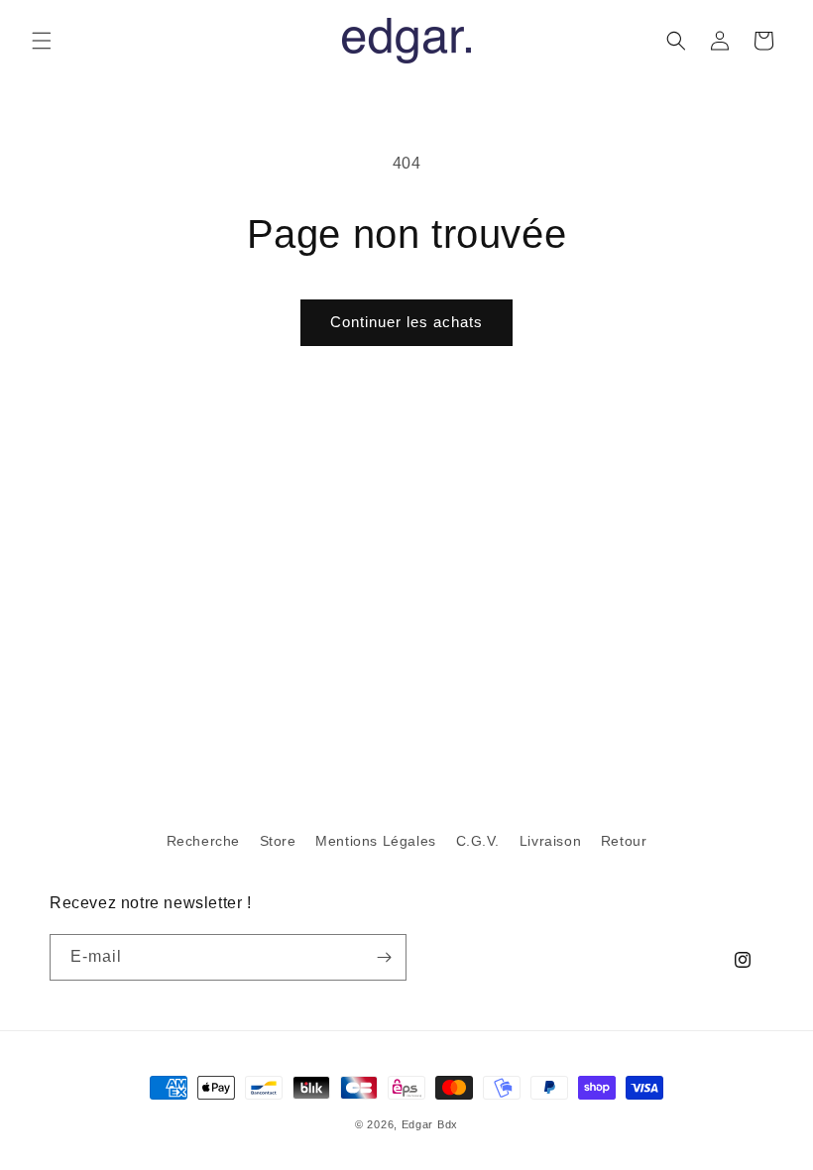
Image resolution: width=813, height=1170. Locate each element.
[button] (41, 40)
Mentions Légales (375, 841)
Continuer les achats (406, 321)
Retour (624, 841)
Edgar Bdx (430, 1124)
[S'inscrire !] (384, 957)
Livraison (550, 841)
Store (278, 841)
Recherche (203, 841)
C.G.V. (478, 841)
